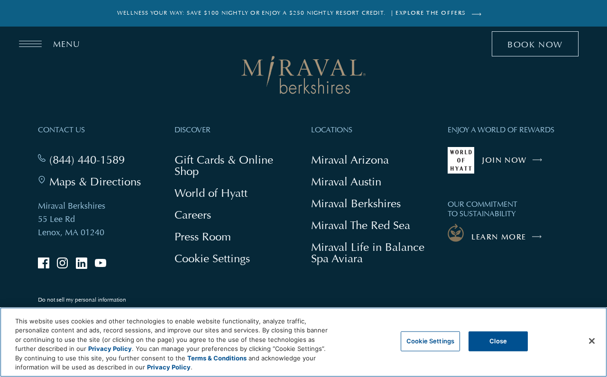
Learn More (498, 237)
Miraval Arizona (350, 159)
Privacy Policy (110, 348)
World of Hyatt (211, 192)
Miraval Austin (346, 181)
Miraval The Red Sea (360, 225)
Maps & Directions (95, 181)
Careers (193, 214)
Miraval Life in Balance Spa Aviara (367, 253)
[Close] (591, 341)
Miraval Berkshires (356, 203)
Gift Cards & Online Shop (224, 166)
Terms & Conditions (217, 358)
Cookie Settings (430, 341)
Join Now (514, 165)
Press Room (203, 236)
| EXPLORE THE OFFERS (428, 13)
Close (498, 341)
